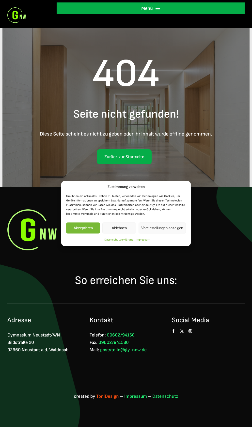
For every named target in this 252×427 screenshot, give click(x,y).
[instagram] (190, 331)
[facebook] (173, 331)
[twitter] (182, 331)
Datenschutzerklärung (118, 240)
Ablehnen (119, 228)
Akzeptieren (83, 228)
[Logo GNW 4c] (16, 10)
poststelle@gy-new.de (123, 350)
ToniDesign (107, 396)
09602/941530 (113, 342)
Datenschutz (165, 396)
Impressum (143, 240)
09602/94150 (121, 335)
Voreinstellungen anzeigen (162, 228)
